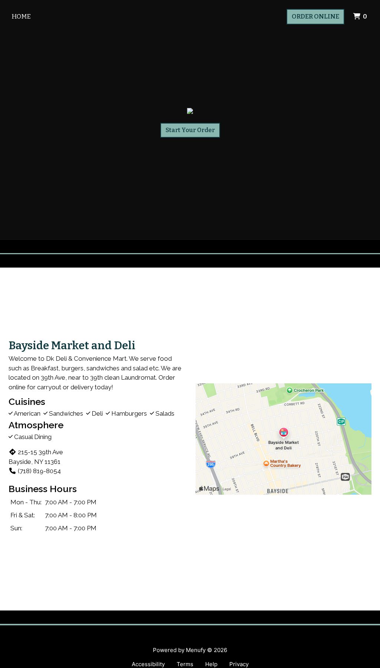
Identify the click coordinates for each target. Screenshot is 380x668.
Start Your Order (190, 130)
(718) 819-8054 (39, 471)
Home (21, 16)
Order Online (315, 16)
